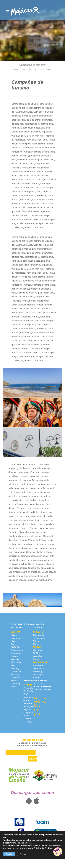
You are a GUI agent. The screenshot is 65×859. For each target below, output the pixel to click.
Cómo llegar (39, 635)
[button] (53, 10)
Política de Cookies (43, 848)
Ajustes (23, 854)
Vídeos (36, 677)
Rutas (36, 659)
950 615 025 (37, 710)
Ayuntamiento (42, 689)
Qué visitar (38, 650)
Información (25, 69)
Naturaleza (16, 653)
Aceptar (9, 854)
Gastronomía (17, 650)
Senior (26, 715)
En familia (28, 688)
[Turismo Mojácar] (25, 10)
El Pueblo (15, 647)
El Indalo (15, 680)
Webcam (28, 624)
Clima (13, 644)
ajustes (27, 843)
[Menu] (7, 12)
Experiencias (31, 680)
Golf (25, 694)
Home (15, 69)
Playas (14, 635)
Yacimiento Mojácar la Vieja (16, 662)
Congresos (28, 712)
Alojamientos (39, 638)
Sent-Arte (27, 703)
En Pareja (28, 691)
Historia (14, 656)
